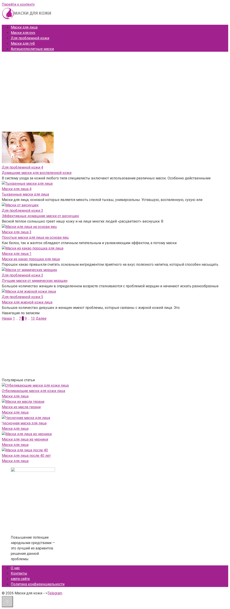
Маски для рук (23, 33)
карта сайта (20, 579)
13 (33, 318)
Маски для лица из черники (25, 439)
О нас (15, 568)
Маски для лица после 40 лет (26, 455)
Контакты (19, 573)
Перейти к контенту (18, 4)
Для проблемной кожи (30, 38)
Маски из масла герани (21, 407)
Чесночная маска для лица (24, 423)
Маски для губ (23, 43)
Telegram (55, 593)
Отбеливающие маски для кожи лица (33, 391)
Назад (7, 318)
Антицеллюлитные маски (32, 49)
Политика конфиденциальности (37, 584)
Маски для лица (24, 27)
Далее (41, 318)
